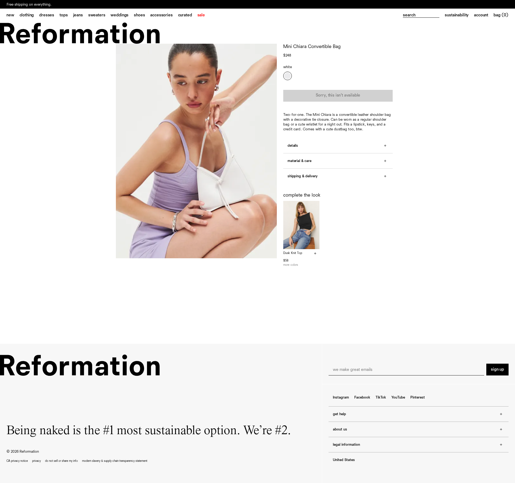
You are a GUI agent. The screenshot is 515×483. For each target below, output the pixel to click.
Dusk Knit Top (293, 253)
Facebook (362, 397)
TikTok (381, 397)
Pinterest (417, 397)
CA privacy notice (17, 460)
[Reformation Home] (257, 33)
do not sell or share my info (61, 460)
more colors (290, 264)
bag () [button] (501, 15)
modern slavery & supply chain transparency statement (114, 460)
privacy (36, 460)
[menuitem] (13, 15)
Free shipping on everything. (29, 4)
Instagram (341, 397)
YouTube (398, 397)
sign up (497, 369)
